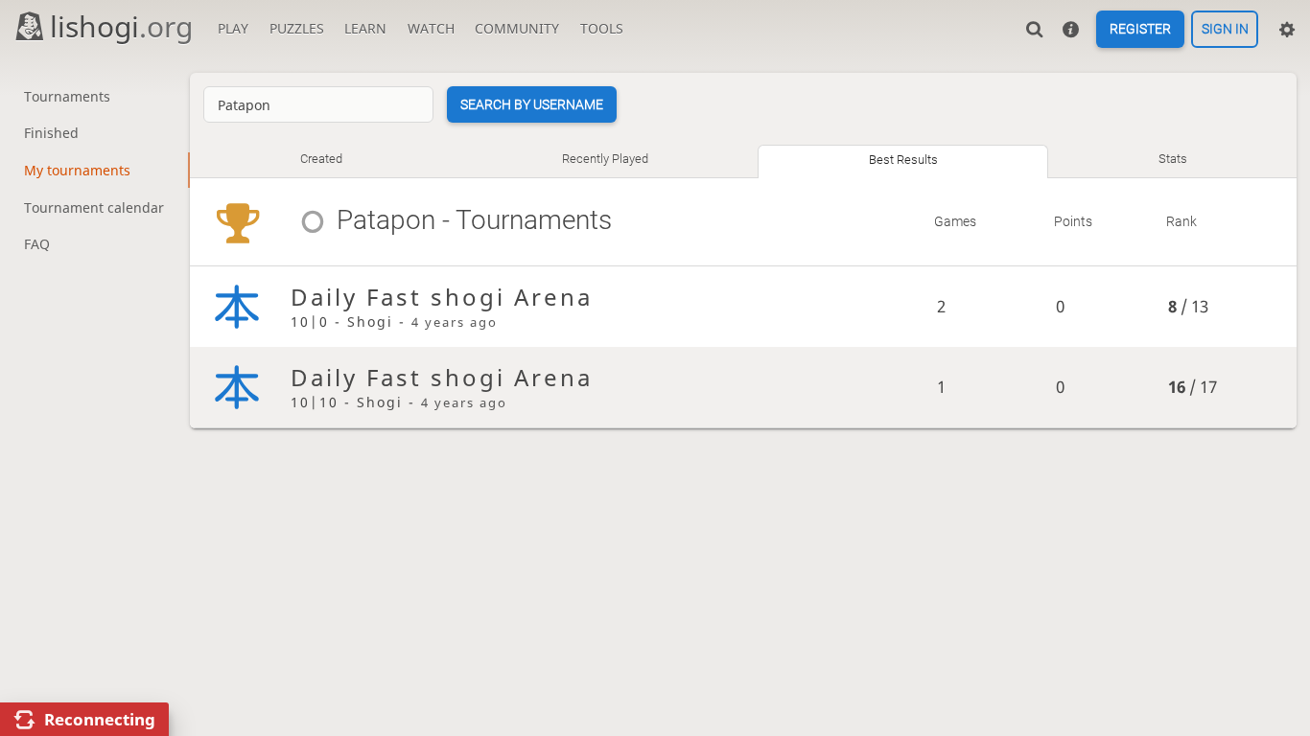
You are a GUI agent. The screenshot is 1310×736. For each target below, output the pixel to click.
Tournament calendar (94, 207)
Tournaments (67, 96)
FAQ (37, 244)
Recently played (605, 158)
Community (517, 28)
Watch (431, 28)
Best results (903, 159)
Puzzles (296, 28)
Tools (601, 28)
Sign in (1225, 29)
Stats (1172, 158)
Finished (51, 133)
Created (321, 158)
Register (1140, 29)
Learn (365, 28)
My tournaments (77, 170)
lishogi (121, 26)
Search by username (531, 104)
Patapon (385, 220)
